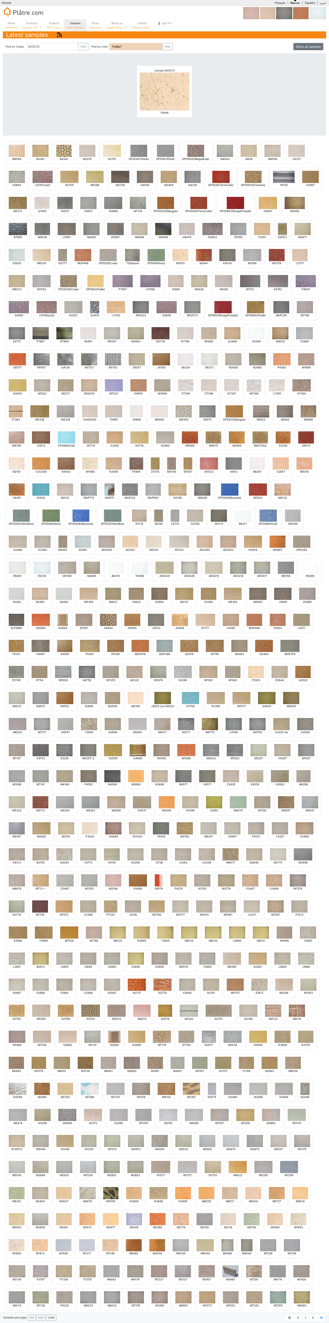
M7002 (235, 758)
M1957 (41, 367)
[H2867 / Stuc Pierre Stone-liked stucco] (17, 984)
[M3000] (233, 359)
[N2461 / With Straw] (258, 958)
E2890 (136, 966)
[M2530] (154, 541)
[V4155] (112, 854)
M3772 (278, 862)
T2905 (165, 940)
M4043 (225, 159)
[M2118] (228, 1218)
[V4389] (231, 619)
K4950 (138, 393)
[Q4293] (64, 854)
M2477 (110, 1227)
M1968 (90, 471)
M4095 (159, 1149)
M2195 (135, 706)
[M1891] (155, 1062)
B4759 (257, 732)
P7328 (64, 1279)
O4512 (41, 445)
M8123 (189, 940)
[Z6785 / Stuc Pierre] (238, 228)
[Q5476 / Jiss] (189, 645)
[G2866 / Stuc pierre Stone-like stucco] (41, 984)
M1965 (230, 1279)
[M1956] (161, 749)
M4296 (303, 784)
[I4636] (249, 150)
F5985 (136, 471)
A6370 (116, 575)
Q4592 (303, 680)
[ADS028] (189, 567)
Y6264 (16, 601)
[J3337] (252, 906)
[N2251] (73, 306)
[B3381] (40, 150)
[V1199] (246, 1062)
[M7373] (89, 359)
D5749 (16, 680)
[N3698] (158, 1192)
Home (11, 25)
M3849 (40, 1175)
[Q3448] (232, 333)
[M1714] (91, 437)
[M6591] (183, 1297)
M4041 (310, 810)
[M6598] (272, 150)
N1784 (186, 1044)
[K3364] (42, 541)
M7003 (257, 497)
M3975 (109, 497)
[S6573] (306, 437)
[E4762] (278, 280)
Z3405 (231, 784)
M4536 (42, 237)
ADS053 (228, 549)
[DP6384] (301, 541)
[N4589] (112, 776)
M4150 (166, 1097)
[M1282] (208, 671)
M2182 (168, 1123)
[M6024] (253, 1192)
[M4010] (280, 333)
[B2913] (41, 958)
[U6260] (64, 593)
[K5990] (159, 593)
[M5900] (63, 671)
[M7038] (88, 1166)
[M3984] (41, 619)
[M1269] (160, 1297)
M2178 (181, 1227)
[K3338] (207, 854)
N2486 (18, 549)
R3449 (138, 888)
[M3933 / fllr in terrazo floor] (211, 749)
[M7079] (39, 1062)
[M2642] (270, 1062)
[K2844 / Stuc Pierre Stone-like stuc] (187, 984)
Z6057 (137, 367)
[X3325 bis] (281, 723)
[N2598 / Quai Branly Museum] (18, 1088)
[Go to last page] (321, 1317)
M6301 (16, 1201)
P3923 (256, 680)
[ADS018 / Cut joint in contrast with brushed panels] (238, 567)
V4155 (112, 862)
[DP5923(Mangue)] (234, 411)
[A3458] (180, 619)
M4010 (280, 341)
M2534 (232, 1044)
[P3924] (90, 828)
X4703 (41, 758)
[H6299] (310, 567)
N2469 (165, 445)
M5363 (232, 601)
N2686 (136, 1044)
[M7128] (41, 1297)
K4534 (227, 263)
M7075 (302, 1149)
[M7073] (207, 1297)
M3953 (136, 1149)
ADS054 (89, 393)
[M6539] (293, 1062)
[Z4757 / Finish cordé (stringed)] (17, 333)
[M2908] (237, 437)
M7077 (241, 706)
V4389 (231, 628)
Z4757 (17, 341)
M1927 (306, 758)
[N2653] (212, 228)
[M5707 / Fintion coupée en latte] (235, 984)
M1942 (232, 680)
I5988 (176, 289)
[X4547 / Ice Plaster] (65, 723)
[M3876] (231, 1140)
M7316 (17, 1279)
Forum (95, 25)
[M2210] (65, 489)
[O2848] (88, 984)
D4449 (113, 836)
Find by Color (99, 46)
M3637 (63, 1201)
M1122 (93, 1044)
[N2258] (42, 1114)
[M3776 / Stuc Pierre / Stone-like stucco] (226, 880)
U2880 (237, 940)
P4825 (306, 289)
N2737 (137, 992)
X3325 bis (281, 732)
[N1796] (185, 333)
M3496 (303, 862)
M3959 (40, 1227)
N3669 (282, 1044)
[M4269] (116, 802)
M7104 (138, 211)
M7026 (42, 1044)
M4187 (17, 836)
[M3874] (158, 671)
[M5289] (227, 1245)
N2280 (118, 1123)
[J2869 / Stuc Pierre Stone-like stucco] (282, 958)
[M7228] (268, 1245)
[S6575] (17, 359)
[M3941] (138, 723)
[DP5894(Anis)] (156, 254)
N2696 (159, 784)
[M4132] (283, 489)
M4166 (64, 784)
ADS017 (262, 575)
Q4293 (64, 862)
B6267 (257, 471)
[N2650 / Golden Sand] (17, 385)
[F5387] (90, 645)
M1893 (298, 1227)
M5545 (17, 1175)
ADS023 (141, 315)
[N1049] (190, 802)
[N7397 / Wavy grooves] (231, 385)
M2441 (204, 263)
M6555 (206, 1201)
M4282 (91, 237)
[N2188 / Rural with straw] (177, 489)
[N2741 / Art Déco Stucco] (211, 984)
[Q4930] (266, 697)
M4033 (88, 1305)
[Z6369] (256, 333)
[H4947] (41, 645)
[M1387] (191, 1088)
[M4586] (308, 411)
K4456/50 (89, 419)
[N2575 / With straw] (212, 1088)
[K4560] (64, 645)
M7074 (141, 1097)
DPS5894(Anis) (51, 523)
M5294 (283, 992)
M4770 (210, 732)
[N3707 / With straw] (223, 1062)
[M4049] (284, 12)
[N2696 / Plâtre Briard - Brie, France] (160, 776)
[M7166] (94, 932)
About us (116, 25)
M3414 (204, 914)
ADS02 (42, 393)
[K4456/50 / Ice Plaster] (89, 411)
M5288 (94, 185)
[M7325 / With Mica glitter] (65, 1088)
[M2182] (168, 1114)
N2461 (258, 966)
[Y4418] (161, 828)
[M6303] (17, 723)
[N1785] (190, 697)
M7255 (278, 1305)
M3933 (211, 758)
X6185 (159, 523)
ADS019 (214, 575)
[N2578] (165, 1010)
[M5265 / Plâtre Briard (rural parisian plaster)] (232, 958)
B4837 (113, 601)
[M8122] (118, 932)
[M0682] (16, 1062)
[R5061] (17, 567)
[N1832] (40, 489)
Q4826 (166, 315)
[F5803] (278, 619)
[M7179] (162, 1036)
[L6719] (175, 515)
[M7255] (278, 1297)
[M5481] (228, 906)
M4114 (17, 1305)
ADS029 (165, 575)
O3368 (88, 914)
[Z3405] (231, 776)
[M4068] (194, 1114)
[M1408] (301, 1271)
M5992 (257, 601)
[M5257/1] (192, 306)
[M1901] (207, 1271)
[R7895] (18, 228)
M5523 (116, 1018)
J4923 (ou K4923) (162, 706)
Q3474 (94, 315)
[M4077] (231, 854)
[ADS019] (214, 567)
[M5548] (41, 1140)
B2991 (83, 549)
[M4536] (42, 228)
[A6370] (116, 567)
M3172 (219, 523)
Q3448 (232, 341)
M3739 (160, 341)
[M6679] (17, 880)
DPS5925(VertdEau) (21, 523)
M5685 (277, 549)
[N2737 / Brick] (137, 984)
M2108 (251, 1227)
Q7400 (42, 211)
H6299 (310, 575)
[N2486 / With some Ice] (18, 541)
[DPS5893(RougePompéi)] (235, 202)
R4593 (65, 706)
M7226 (292, 1253)
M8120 (213, 940)
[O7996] (150, 280)
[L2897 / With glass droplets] (17, 958)
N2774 (162, 992)
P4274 (179, 888)
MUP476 (140, 654)
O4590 (305, 732)
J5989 (283, 601)
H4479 (187, 237)
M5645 (291, 706)
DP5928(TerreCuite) (220, 185)
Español (310, 2)
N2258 (42, 1123)
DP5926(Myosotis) (229, 497)
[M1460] (17, 1036)
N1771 (205, 628)
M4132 (282, 497)
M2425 (134, 1227)
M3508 (112, 706)
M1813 (40, 1253)
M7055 (89, 888)
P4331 (256, 836)
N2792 (17, 1018)
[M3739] (160, 333)
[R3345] (283, 437)
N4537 (142, 810)
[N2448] (305, 1088)
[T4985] (113, 411)
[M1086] (17, 776)
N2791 (112, 159)
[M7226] (292, 1245)
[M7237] (159, 1271)
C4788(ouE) (46, 315)
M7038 (88, 1175)
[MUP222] (130, 489)
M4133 (273, 1018)
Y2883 (308, 940)
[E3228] (64, 749)
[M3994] (162, 385)
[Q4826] (167, 306)
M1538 (85, 1071)
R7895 (18, 237)
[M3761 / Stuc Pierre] (66, 828)
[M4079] (87, 1192)
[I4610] (234, 463)
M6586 (139, 237)
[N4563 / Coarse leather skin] (66, 463)
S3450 (114, 445)
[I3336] (133, 906)
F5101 (16, 654)
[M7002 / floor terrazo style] (235, 749)
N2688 (113, 211)
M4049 (202, 497)
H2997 (232, 836)
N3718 (17, 914)
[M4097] (286, 802)
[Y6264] (16, 593)
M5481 (228, 914)
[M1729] (40, 906)
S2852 (214, 810)
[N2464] (284, 1088)
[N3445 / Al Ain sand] (114, 463)
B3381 (40, 159)
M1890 (16, 1253)
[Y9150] (284, 176)
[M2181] (17, 463)
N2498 (258, 1097)
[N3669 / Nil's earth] (282, 1036)
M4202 (90, 810)
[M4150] (166, 1088)
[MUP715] (89, 489)
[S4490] (19, 306)
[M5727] (277, 1192)
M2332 (134, 680)
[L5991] (67, 228)
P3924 (90, 836)
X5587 (84, 628)
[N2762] (202, 880)
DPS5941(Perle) (139, 159)
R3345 (283, 445)
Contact (142, 25)
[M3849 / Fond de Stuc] (41, 1166)
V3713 (88, 862)
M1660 (208, 341)
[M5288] (95, 176)
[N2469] (165, 437)
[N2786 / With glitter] (66, 1010)
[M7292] (262, 802)
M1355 (110, 680)
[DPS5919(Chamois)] (253, 176)
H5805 (132, 628)
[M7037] (114, 385)
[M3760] (185, 828)
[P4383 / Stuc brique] (282, 359)
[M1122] (92, 1036)
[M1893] (298, 1218)
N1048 (65, 1149)
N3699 (133, 1201)
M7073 (207, 1305)
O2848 (88, 992)
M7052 (230, 1305)
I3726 (159, 862)
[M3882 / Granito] (271, 1114)
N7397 (232, 393)
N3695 (183, 1201)
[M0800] (132, 1062)
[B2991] (83, 541)
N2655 (253, 549)
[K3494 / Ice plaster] (304, 828)
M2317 (65, 393)
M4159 (171, 471)
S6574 (159, 888)
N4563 (66, 471)
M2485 (42, 1097)
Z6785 (238, 237)
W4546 (293, 523)
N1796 (185, 341)
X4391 (17, 497)
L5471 (301, 628)
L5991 (67, 237)
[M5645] (291, 697)
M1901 (207, 1279)
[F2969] (44, 932)
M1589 (67, 575)
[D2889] (160, 958)
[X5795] (215, 645)
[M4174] (278, 1271)
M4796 (16, 445)
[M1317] (87, 1245)
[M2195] (136, 697)
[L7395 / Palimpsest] (277, 385)
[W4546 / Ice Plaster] (293, 515)
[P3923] (256, 671)
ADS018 (238, 575)
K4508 (145, 185)
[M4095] (160, 1140)
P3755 (88, 1279)
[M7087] (276, 906)
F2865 (64, 992)
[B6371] (243, 515)
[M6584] (17, 150)
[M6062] (134, 1245)
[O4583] (280, 776)
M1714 (91, 445)
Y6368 (139, 575)
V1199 (246, 1071)
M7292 (262, 810)
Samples (75, 25)
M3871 (302, 237)
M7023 (209, 471)
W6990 (159, 419)
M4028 (199, 289)
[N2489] (233, 1088)
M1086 (17, 784)
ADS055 (205, 549)
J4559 (161, 367)
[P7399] (185, 385)
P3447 (250, 888)
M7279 (298, 888)
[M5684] (190, 437)
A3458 (180, 628)
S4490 (19, 315)
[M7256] (289, 1166)
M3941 (137, 732)
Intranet (6, 2)
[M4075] (213, 437)
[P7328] (64, 1271)
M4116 (297, 1018)
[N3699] (134, 1192)
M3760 (184, 836)
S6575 (17, 367)
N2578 (165, 1018)
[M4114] (17, 1297)
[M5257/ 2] (88, 749)
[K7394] (301, 385)
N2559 (113, 758)
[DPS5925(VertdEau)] (21, 515)
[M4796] (16, 437)
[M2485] (42, 1088)
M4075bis (260, 445)
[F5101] (16, 645)
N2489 (232, 1097)
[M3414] (204, 906)
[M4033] (88, 1297)
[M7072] (64, 906)
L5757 (300, 263)
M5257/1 (192, 315)
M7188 (305, 315)
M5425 (64, 1175)
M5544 (205, 1253)
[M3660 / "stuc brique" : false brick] (136, 776)
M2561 (64, 1227)
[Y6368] (139, 567)
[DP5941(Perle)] (165, 150)
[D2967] (310, 176)
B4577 (183, 784)
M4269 (116, 810)
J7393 (116, 315)
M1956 (161, 758)
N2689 (114, 1044)
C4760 (233, 732)
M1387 (191, 1097)
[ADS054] (89, 385)
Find (83, 46)
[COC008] (41, 463)
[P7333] (110, 906)
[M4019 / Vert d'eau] (238, 802)
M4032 (112, 1305)
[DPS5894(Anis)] (51, 515)
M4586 (308, 419)
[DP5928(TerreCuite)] (221, 176)
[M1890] (17, 1245)
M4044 (246, 1253)
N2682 (67, 1044)
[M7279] (298, 880)
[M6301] (17, 1192)
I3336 (133, 914)
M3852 (135, 1175)
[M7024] (69, 932)
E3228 (65, 758)
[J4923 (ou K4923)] (162, 697)
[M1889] (306, 359)
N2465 (257, 367)
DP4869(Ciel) (66, 445)
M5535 (41, 263)
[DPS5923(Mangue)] (165, 202)
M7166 (94, 940)
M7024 (69, 940)
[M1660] (209, 333)
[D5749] (16, 671)
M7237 (159, 1279)
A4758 (87, 680)
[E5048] (115, 645)
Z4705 (155, 471)
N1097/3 (16, 1149)
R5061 (17, 575)
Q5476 (189, 654)
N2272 (93, 1123)
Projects (54, 25)
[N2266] (183, 671)
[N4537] (142, 802)
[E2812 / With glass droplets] (259, 984)
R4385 (40, 601)
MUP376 (290, 654)
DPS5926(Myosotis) (80, 523)
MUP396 (164, 654)
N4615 (40, 706)
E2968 (18, 940)
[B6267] (257, 463)
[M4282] (91, 228)
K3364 (42, 549)
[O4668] (138, 749)
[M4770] (210, 723)
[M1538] (85, 1062)
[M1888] (284, 932)
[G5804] (108, 619)
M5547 (112, 341)
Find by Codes (15, 46)
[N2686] (136, 1036)
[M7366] (90, 1088)
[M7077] (241, 697)
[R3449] (138, 880)
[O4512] (41, 437)
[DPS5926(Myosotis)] (81, 515)
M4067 (177, 1071)
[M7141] (41, 776)
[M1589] (67, 567)
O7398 (208, 393)
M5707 (235, 992)
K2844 (187, 992)
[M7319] (115, 1088)
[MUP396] (165, 645)
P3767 (41, 1279)
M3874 (158, 680)
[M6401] (108, 1062)
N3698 (158, 1201)
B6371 (243, 523)
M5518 (183, 966)
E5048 (115, 654)
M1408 (301, 1279)
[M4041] (310, 802)
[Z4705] (155, 463)
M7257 (219, 1123)
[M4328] (65, 411)
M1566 (63, 1253)
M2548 (113, 888)
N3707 (223, 1071)
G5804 (108, 628)
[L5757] (267, 12)
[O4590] (305, 723)
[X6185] (158, 515)
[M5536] (181, 1245)
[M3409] (169, 176)
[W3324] (137, 828)
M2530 (153, 549)
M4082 (301, 1305)
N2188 (177, 497)
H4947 (40, 654)
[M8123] (189, 932)
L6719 (175, 523)
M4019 (238, 810)
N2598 (17, 1097)
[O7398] (209, 385)
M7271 (42, 732)
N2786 (65, 1018)
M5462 (62, 549)
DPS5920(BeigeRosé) (195, 159)
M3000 (233, 367)
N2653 (212, 237)
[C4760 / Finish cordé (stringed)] (234, 723)
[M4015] (17, 697)
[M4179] (135, 1271)
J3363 (183, 862)
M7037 (113, 393)
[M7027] (183, 1271)
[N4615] (41, 697)
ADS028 (189, 575)
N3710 (213, 1175)
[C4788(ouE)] (47, 306)
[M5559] (110, 1192)
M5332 (16, 810)
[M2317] (65, 385)
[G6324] (185, 359)
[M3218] (87, 150)
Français (280, 2)
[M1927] (306, 749)
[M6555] (206, 1192)
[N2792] (17, 1010)
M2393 (130, 549)
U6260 (64, 601)
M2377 (180, 914)
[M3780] (157, 906)
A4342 (64, 159)
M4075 (213, 445)
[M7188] (305, 306)
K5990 (159, 601)
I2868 (306, 966)
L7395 (277, 393)
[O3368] (88, 906)
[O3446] (274, 880)
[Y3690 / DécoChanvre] (89, 723)
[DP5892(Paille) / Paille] (95, 280)
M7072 (64, 914)
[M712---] (41, 880)
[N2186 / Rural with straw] (248, 1010)
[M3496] (303, 854)
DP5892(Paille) (95, 289)
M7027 (183, 1279)
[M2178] (181, 1218)
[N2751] (219, 1010)
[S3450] (115, 437)
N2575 (212, 1097)
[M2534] (233, 1036)
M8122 (118, 940)
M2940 (254, 862)
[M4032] (112, 1297)
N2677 (209, 1044)
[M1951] (200, 1062)
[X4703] (41, 749)
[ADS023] (141, 306)
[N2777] (62, 254)
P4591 (89, 784)
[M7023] (209, 463)
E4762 (278, 289)
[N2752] (90, 1010)
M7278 (136, 1305)
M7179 (162, 1044)
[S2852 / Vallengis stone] (214, 802)
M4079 (87, 1201)
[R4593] (64, 697)
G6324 (185, 367)
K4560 (65, 654)
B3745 (41, 862)
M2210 (65, 497)
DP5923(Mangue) (234, 419)
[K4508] (145, 176)
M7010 (112, 1149)
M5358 (88, 601)
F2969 (44, 940)
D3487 (65, 888)
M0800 (132, 1071)
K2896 (89, 706)
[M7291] (254, 1271)
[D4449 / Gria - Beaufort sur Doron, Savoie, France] (113, 828)
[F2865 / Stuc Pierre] (64, 984)
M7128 (41, 1305)
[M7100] (113, 359)
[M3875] (255, 1140)
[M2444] (167, 802)
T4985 (113, 419)
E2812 (259, 992)
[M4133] (273, 1010)
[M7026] (42, 1036)
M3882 (271, 1123)
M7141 (41, 784)
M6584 (16, 159)
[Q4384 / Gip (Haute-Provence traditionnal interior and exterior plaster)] (264, 645)
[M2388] (157, 1218)
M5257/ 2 (88, 758)
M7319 (115, 1097)
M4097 (286, 810)
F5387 (90, 654)
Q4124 (65, 367)
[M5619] (300, 1192)
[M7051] (188, 463)
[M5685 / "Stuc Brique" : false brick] (277, 541)
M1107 (17, 758)
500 (40, 1317)
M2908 (236, 445)
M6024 (253, 1201)
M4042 (111, 1279)
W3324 (137, 836)
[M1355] (111, 671)
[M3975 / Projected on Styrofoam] (109, 489)
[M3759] (277, 254)
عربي (323, 2)
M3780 (156, 914)
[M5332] (17, 802)
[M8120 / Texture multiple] (213, 932)
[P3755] (88, 1271)
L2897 (17, 966)
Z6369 (256, 341)
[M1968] (90, 463)
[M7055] (89, 880)
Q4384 (264, 654)
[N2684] (62, 619)
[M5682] (207, 1140)
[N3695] (183, 1192)
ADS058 (106, 549)
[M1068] (186, 749)
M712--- (41, 888)
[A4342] (64, 150)
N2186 (248, 1018)
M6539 (293, 1071)
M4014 (142, 1018)
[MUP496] (301, 12)
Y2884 (207, 966)
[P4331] (256, 828)
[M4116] (297, 1010)
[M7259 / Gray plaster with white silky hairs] (143, 1114)
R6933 (261, 419)
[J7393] (116, 306)
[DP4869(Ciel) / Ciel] (66, 437)
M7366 (89, 1097)
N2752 (90, 1018)
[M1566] (63, 1245)
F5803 (278, 628)
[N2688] (113, 202)
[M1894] (275, 1218)
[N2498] (258, 1088)
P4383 (282, 367)
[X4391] (17, 489)
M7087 (275, 914)
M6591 (183, 1305)
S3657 (281, 471)
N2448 (305, 1097)
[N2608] (113, 723)
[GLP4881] (16, 619)
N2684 (62, 628)
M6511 (230, 1201)
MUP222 (130, 497)
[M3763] (42, 280)
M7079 (38, 1071)
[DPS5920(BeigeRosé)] (195, 150)
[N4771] (186, 723)
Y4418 (161, 836)
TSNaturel (132, 263)
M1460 (17, 1044)
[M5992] (258, 593)
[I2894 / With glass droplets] (88, 958)
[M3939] (157, 1245)
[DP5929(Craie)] (108, 254)
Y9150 (284, 185)
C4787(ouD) (42, 185)
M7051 (188, 471)
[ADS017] (262, 567)
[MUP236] (281, 306)
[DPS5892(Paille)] (255, 306)
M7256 (289, 1175)
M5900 (63, 680)
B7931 (250, 289)
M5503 (16, 1227)
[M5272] (18, 202)
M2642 (269, 1071)
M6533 (17, 289)
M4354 (183, 419)
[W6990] (159, 411)
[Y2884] (207, 958)
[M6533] (17, 280)
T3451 (262, 237)
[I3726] (159, 854)
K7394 (301, 393)
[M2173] (40, 802)
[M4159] (171, 463)
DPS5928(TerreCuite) (198, 211)
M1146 (110, 1253)
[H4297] (282, 749)
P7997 (123, 289)
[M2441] (204, 254)
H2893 (17, 185)
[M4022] (238, 1166)
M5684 (190, 445)
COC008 (41, 471)
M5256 (41, 1018)
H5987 (115, 237)
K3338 (207, 862)
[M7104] (138, 202)
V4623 (136, 601)
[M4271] (162, 723)
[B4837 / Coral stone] (113, 593)
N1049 (190, 810)
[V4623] (136, 593)
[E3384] (208, 593)
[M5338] (39, 411)
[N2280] (119, 1114)
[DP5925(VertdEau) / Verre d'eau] (112, 515)
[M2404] (40, 1192)
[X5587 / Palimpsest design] (84, 619)
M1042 (189, 1018)
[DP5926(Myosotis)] (229, 489)
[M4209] (65, 802)
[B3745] (41, 854)
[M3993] (136, 333)
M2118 (228, 1227)
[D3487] (65, 880)
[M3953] (136, 1140)
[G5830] (17, 254)
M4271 (162, 732)
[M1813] (40, 1245)
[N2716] (139, 437)
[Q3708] (195, 515)
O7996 (150, 289)
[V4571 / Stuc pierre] (207, 776)
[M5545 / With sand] (17, 1166)
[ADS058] (107, 541)
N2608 (113, 732)
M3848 (67, 1123)
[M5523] (117, 1010)
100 (31, 1317)
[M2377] (180, 906)
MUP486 (83, 263)
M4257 (278, 1149)
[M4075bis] (260, 437)
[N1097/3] (17, 1140)
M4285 (91, 575)
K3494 (304, 836)
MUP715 (89, 497)
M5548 (40, 1149)
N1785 (190, 706)
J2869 (282, 966)
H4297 (282, 758)
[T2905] (165, 932)
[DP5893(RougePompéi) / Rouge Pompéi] (223, 306)
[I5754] (39, 671)
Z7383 (16, 419)
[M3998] (295, 202)
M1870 (180, 263)
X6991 (88, 341)
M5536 (180, 1253)
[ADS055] (205, 541)
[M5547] (112, 333)
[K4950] (138, 385)
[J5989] (282, 593)
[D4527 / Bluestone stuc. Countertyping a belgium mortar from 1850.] (65, 202)
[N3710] (213, 1166)
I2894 (88, 966)
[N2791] (112, 150)
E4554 (255, 784)
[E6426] (223, 280)
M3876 (231, 1149)
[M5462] (62, 541)
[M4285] (92, 567)
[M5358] (89, 593)
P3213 (299, 914)
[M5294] (284, 984)
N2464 (283, 1097)
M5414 (18, 1123)
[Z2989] (304, 333)
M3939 (157, 1253)
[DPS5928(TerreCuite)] (198, 202)
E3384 (208, 601)
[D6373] (209, 359)
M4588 (163, 237)
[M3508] (112, 697)
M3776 (226, 888)
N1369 (216, 706)
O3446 (274, 888)
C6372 (296, 159)
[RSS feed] (59, 34)
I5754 (39, 680)
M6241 (208, 836)
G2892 (112, 966)
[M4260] (41, 828)
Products (30, 25)
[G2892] (112, 958)
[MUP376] (289, 645)
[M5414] (18, 1114)
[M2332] (134, 671)
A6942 (285, 419)
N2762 (202, 888)
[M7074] (141, 1088)
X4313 (17, 862)
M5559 (110, 1201)
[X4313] (17, 854)
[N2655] (253, 541)
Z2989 (304, 341)
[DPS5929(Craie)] (68, 280)
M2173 (40, 810)
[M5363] (233, 593)
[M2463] (239, 645)
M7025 (296, 1123)
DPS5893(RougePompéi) (235, 211)
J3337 (252, 914)
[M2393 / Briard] (130, 541)
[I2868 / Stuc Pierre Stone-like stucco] (306, 958)
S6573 (306, 445)
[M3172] (219, 515)
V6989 (136, 419)
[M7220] (254, 1297)
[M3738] (120, 176)
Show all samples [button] (308, 46)
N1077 (161, 1175)
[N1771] (205, 619)
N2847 (112, 992)
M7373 (89, 367)
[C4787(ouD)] (43, 176)
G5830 (17, 263)
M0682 (16, 1071)
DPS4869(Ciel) (268, 523)
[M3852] (135, 1166)
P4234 (64, 1305)
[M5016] (304, 463)
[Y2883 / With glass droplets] (308, 932)
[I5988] (176, 280)
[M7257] (220, 1114)
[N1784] (186, 1036)
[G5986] (307, 593)
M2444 (166, 810)
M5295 (263, 1175)
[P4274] (178, 880)
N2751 (219, 1018)
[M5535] (42, 254)
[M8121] (261, 932)
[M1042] (189, 1010)
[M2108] (252, 1218)
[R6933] (261, 411)
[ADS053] (228, 541)
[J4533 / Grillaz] (156, 619)
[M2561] (64, 1218)
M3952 (111, 1175)
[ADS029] (165, 567)
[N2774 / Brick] (162, 984)
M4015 (17, 706)
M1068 (186, 758)
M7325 (65, 1097)
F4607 (88, 211)
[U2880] (237, 932)
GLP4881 (16, 628)
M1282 (208, 680)
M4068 (194, 1123)
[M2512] (87, 1218)
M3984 (41, 628)
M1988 (252, 263)
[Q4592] (303, 671)
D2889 (159, 966)
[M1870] (180, 254)
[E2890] (136, 958)
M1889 (306, 367)
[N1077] (160, 1166)
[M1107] (17, 749)
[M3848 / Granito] (67, 1114)
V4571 (207, 784)
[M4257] (279, 1140)
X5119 (139, 523)
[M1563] (308, 984)
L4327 (280, 836)
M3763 (41, 289)
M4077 (230, 862)
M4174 (278, 1279)
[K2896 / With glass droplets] (89, 697)
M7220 (254, 1305)
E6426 (224, 289)
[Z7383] (16, 411)
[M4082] (302, 1297)
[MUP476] (140, 645)
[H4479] (187, 228)
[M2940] (254, 854)
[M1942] (232, 671)
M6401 (108, 1071)
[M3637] (64, 1192)
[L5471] (301, 619)
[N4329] (192, 176)
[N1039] (89, 1140)
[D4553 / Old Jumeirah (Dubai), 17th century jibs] (282, 228)
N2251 (73, 315)
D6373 (209, 367)
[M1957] (42, 359)
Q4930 (266, 706)
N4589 (112, 784)
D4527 (65, 211)
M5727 (276, 1201)
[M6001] (62, 1062)
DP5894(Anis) (156, 263)
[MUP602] (153, 489)
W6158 (285, 575)
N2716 (139, 445)
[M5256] (41, 1010)
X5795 (215, 654)
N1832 (41, 497)
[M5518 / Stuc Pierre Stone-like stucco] (183, 958)
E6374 (42, 575)
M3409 (168, 185)
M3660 (136, 784)
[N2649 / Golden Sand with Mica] (258, 1036)
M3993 (136, 341)
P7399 (186, 393)
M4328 (65, 419)
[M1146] (110, 1245)
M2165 (204, 1227)
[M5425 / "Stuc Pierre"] (64, 1166)
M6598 (272, 159)
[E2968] (18, 932)
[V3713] (88, 854)
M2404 (40, 1201)
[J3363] (183, 854)
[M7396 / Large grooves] (254, 385)
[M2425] (134, 1218)
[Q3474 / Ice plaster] (94, 306)
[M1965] (230, 1271)
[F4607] (88, 202)
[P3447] (250, 880)
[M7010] (112, 1140)
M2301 (258, 758)
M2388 (157, 1227)
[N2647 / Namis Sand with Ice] (268, 202)
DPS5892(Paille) (255, 315)
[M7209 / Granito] (245, 1114)
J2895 (64, 966)
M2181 (17, 471)
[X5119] (139, 515)
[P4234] (64, 1297)
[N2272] (93, 1114)
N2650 (17, 393)
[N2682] (68, 1036)
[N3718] (17, 906)
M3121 (184, 601)
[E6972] (207, 411)
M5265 (232, 966)
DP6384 (301, 549)
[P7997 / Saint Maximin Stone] (123, 280)
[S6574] (159, 880)
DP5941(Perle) (165, 159)
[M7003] (258, 489)
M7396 (254, 393)
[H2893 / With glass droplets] (17, 176)
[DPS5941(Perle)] (138, 150)
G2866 (40, 992)
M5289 (227, 1253)
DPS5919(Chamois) (253, 185)
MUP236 (281, 315)
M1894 (275, 1227)
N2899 (141, 940)
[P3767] (40, 1271)
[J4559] (161, 359)
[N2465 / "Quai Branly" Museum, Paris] (257, 359)
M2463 (239, 654)
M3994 (162, 393)
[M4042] (111, 1271)
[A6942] (285, 411)
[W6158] (286, 567)
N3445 (113, 471)
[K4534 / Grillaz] (227, 254)
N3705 (305, 1044)
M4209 (65, 810)
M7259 (143, 1123)
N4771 (186, 732)
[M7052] (231, 1297)
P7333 (110, 914)
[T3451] (262, 228)
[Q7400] (42, 202)
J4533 (156, 628)
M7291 (254, 1279)
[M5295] (263, 1166)
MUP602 (153, 497)
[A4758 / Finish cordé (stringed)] (87, 671)
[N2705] (69, 176)
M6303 (17, 732)
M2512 (87, 1227)
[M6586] (139, 228)
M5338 (39, 419)
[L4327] (280, 828)
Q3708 (195, 523)
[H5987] (115, 228)
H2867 (17, 992)
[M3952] (112, 1166)
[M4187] (17, 828)
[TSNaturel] (132, 254)
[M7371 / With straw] (187, 1166)
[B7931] (250, 280)
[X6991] (88, 333)
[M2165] (204, 1218)
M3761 (66, 836)
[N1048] (65, 1140)
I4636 (249, 159)
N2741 (211, 992)
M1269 (159, 1305)
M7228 (268, 1253)
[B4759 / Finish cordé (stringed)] (257, 723)
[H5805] (132, 619)
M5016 (304, 471)
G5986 (307, 601)
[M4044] (246, 1245)
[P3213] (299, 906)
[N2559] (113, 749)
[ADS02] (42, 385)
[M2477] (111, 1218)
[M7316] (17, 1271)
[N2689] (114, 1036)
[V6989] (136, 411)
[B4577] (183, 776)
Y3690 (89, 732)
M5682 (207, 1149)
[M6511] (230, 1192)
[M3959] (40, 1218)
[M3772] (278, 854)
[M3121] (184, 593)
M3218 (87, 159)
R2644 (279, 680)
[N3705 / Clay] (305, 1036)
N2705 (69, 185)
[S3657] (281, 463)
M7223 (179, 549)
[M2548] (251, 12)
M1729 (40, 914)
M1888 (284, 940)
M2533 (183, 1149)
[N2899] (141, 932)
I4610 (233, 471)
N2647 (268, 211)
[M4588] (163, 228)
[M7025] (297, 1114)
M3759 (276, 263)
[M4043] (225, 150)
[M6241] (208, 828)
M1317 (87, 1253)
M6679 (16, 888)
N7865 (64, 341)
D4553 (282, 237)
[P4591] (89, 776)
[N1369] (216, 697)
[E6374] (317, 12)
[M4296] (303, 776)
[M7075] (302, 1140)
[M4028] (199, 280)
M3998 (294, 211)
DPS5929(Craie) (68, 289)
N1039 (89, 1149)
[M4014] (142, 1010)
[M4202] (91, 802)
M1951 (200, 1071)
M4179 (135, 1279)
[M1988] (252, 254)
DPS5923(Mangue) (166, 211)
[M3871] (303, 228)
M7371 (187, 1175)
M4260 (41, 836)
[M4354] (184, 411)
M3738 (120, 185)
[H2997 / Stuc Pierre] (232, 828)
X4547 (65, 732)
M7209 (245, 1123)
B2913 (41, 966)
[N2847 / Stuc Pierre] (112, 984)
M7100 (113, 367)
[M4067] (177, 1062)
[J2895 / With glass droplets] (64, 958)
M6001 (61, 1071)
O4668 (137, 758)
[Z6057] (137, 359)
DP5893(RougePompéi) (223, 315)
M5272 (18, 211)
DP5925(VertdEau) (112, 523)
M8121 (261, 940)
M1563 (308, 992)
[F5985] (136, 463)
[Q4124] (65, 359)
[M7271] (42, 723)
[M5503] (17, 1218)
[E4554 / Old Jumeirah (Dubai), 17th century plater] (255, 776)
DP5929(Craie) (108, 263)
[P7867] (41, 333)
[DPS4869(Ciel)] (268, 515)
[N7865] (64, 333)
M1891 (155, 1071)
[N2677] (209, 1036)
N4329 (192, 185)
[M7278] (136, 1297)
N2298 (135, 862)
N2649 (258, 1044)
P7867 (41, 341)
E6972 (208, 419)
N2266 (183, 680)
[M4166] (64, 776)
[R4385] (40, 593)
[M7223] (179, 541)
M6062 (133, 1253)
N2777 (63, 263)
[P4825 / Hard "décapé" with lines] (306, 280)
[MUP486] (83, 254)
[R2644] (280, 671)
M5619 (300, 1201)
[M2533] (183, 1140)
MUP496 (254, 628)
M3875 (254, 1149)
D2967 (310, 185)
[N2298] (135, 854)
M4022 (237, 1175)
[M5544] (205, 1245)
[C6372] (296, 150)
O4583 (279, 784)
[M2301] (259, 749)
